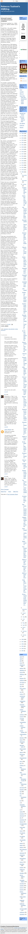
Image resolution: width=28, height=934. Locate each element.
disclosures (22, 754)
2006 (22, 644)
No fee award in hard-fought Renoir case (24, 446)
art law (21, 672)
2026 (22, 133)
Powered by (23, 49)
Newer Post (3, 491)
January (24, 635)
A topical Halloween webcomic (24, 190)
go (20, 809)
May (24, 622)
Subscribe (23, 37)
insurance (22, 813)
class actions (23, 688)
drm (20, 763)
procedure (22, 864)
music (21, 830)
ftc (20, 800)
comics (21, 694)
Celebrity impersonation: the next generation (24, 522)
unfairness (22, 912)
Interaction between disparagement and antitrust (24, 428)
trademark (22, 900)
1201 (21, 656)
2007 (22, 641)
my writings (22, 836)
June (24, 619)
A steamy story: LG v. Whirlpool (24, 499)
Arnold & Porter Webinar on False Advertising (24, 308)
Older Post (15, 491)
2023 (22, 140)
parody (21, 843)
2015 (22, 158)
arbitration (22, 670)
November (24, 180)
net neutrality (23, 840)
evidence (22, 765)
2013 (22, 162)
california (22, 680)
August (24, 613)
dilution (21, 752)
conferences (22, 701)
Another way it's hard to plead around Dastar (24, 297)
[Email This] (1, 326)
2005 (22, 646)
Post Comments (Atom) (12, 494)
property (21, 867)
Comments (24, 80)
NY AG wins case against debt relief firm (24, 335)
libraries (21, 821)
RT (5, 394)
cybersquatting (23, 734)
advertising (22, 665)
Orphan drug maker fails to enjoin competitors (24, 261)
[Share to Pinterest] (7, 326)
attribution (22, 674)
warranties (22, 914)
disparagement (23, 758)
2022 (22, 142)
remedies (22, 873)
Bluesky (21, 127)
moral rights (22, 827)
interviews (22, 815)
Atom (21, 89)
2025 (22, 135)
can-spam (22, 682)
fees (21, 793)
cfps (21, 686)
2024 (22, 138)
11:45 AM (6, 426)
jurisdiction (22, 819)
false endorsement (23, 784)
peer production (23, 849)
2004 (22, 648)
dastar (21, 739)
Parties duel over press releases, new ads (24, 200)
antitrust (21, 668)
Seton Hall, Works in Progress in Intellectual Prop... (24, 586)
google (21, 811)
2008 (22, 639)
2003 (22, 650)
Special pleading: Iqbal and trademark (24, 347)
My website (22, 123)
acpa (21, 662)
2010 (22, 169)
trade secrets (23, 896)
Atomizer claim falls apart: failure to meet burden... (24, 239)
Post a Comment (5, 489)
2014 (22, 160)
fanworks (22, 789)
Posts (23, 78)
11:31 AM (6, 391)
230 (20, 660)
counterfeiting (23, 722)
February (25, 631)
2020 (22, 147)
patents (21, 847)
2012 (22, 165)
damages (22, 737)
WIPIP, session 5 (24, 543)
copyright (22, 718)
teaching (22, 889)
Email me (22, 125)
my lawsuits (22, 832)
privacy (21, 862)
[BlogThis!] (3, 326)
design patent (23, 748)
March (24, 627)
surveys (21, 887)
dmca (21, 761)
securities (22, 883)
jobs (21, 817)
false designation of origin (23, 779)
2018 (22, 151)
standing (22, 885)
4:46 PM (5, 486)
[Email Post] (12, 324)
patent (21, 845)
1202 (21, 658)
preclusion (22, 853)
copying (21, 716)
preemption (22, 855)
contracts (22, 714)
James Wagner (7, 429)
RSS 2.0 (22, 93)
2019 (22, 149)
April (24, 625)
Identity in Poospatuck (24, 438)
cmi (20, 692)
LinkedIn (22, 91)
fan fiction (22, 787)
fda (20, 791)
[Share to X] (4, 326)
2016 (22, 156)
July (24, 616)
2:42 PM (5, 473)
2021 (22, 144)
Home (9, 491)
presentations (23, 858)
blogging (21, 678)
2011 (22, 167)
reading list (22, 869)
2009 (22, 172)
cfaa (21, 684)
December (24, 175)
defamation (22, 741)
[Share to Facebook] (6, 326)
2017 (22, 153)
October (24, 184)
